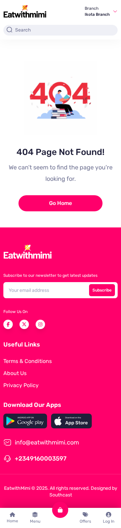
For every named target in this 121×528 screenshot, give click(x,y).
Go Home (60, 203)
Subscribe (102, 290)
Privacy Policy (21, 385)
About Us (15, 373)
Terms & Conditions (27, 361)
